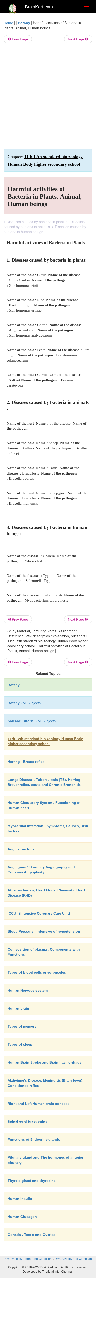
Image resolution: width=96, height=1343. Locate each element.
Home (8, 23)
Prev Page (19, 39)
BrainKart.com (39, 6)
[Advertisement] (48, 96)
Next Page (76, 39)
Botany (24, 23)
